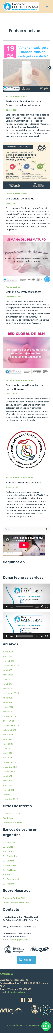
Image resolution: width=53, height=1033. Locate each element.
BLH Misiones (9, 883)
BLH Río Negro (9, 869)
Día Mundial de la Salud (20, 198)
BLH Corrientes (10, 856)
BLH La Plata (8, 860)
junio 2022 (8, 743)
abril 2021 (7, 785)
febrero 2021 (9, 794)
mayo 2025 (8, 679)
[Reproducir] (6, 606)
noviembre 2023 (11, 693)
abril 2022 (7, 753)
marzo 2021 (8, 789)
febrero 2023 (9, 716)
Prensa (24, 96)
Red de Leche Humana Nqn (16, 902)
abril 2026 (7, 656)
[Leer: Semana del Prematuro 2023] (26, 258)
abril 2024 (7, 688)
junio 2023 (8, 702)
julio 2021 (7, 776)
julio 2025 (7, 670)
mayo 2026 (8, 651)
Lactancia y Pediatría (12, 822)
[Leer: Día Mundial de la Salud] (26, 165)
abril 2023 (7, 711)
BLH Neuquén (9, 842)
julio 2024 (7, 683)
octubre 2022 (9, 730)
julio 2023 (7, 697)
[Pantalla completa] (46, 606)
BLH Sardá (7, 874)
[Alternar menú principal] (47, 7)
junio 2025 (8, 674)
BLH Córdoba (9, 851)
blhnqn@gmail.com (19, 939)
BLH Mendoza (9, 865)
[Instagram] (29, 999)
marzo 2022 (8, 757)
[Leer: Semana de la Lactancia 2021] (26, 449)
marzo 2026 (8, 660)
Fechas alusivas (13, 96)
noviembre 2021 (10, 771)
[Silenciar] (42, 606)
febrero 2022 (9, 762)
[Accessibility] (45, 1010)
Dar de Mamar (9, 818)
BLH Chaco (8, 846)
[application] (26, 596)
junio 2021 (8, 780)
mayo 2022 (8, 748)
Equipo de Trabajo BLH (14, 898)
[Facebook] (23, 999)
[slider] (24, 606)
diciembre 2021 (10, 766)
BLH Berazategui (11, 879)
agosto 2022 (9, 734)
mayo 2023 (8, 707)
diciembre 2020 (10, 799)
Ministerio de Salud (12, 813)
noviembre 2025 (11, 665)
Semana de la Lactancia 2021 (24, 482)
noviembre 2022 (11, 725)
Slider (30, 380)
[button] (26, 596)
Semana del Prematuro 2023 (23, 292)
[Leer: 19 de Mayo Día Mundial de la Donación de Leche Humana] (26, 68)
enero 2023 (8, 720)
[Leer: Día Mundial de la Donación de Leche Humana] (26, 351)
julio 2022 (7, 739)
